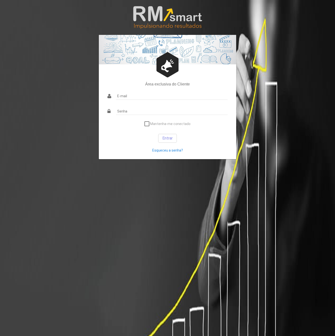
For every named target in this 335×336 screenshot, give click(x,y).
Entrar (167, 138)
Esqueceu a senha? (167, 150)
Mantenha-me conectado (170, 124)
